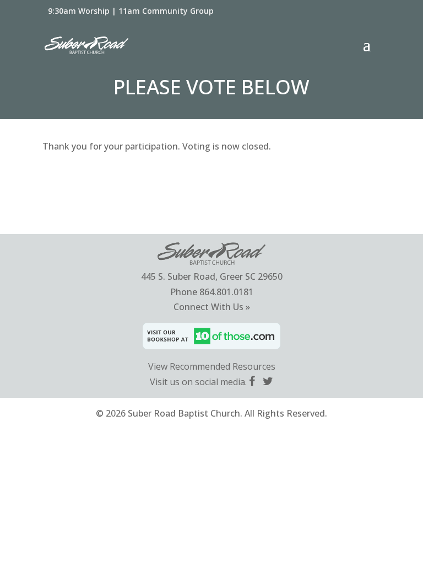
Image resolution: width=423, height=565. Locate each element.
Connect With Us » (211, 307)
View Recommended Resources (211, 366)
